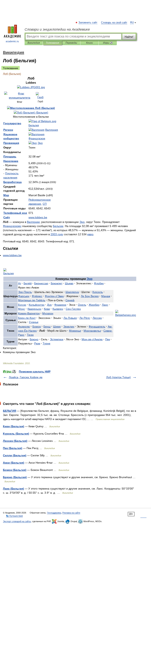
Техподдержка (54, 513)
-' (54, 296)
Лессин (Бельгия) (15, 440)
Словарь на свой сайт (114, 22)
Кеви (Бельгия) (13, 426)
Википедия (34, 42)
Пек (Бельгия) (12, 448)
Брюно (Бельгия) (15, 477)
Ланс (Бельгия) (13, 488)
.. (38, 217)
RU (132, 22)
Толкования (52, 42)
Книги (89, 42)
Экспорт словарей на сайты (17, 521)
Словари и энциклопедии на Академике (57, 29)
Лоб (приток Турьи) (118, 377)
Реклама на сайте (71, 513)
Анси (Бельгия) (13, 462)
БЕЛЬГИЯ (9, 410)
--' (92, 339)
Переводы (71, 42)
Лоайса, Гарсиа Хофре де (25, 377)
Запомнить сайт (88, 22)
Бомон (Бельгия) (14, 469)
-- (31, 300)
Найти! (129, 36)
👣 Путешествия (14, 516)
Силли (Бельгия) (14, 455)
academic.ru (12, 41)
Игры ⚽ (108, 42)
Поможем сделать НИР (35, 371)
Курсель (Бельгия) (16, 433)
